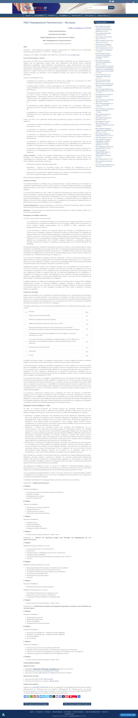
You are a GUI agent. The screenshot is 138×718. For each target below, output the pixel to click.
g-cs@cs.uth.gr (75, 55)
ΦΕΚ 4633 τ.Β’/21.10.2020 (51, 671)
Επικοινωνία (105, 711)
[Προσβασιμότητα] (3, 714)
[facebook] (110, 1)
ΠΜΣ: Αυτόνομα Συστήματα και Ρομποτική (77, 704)
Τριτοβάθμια (63, 15)
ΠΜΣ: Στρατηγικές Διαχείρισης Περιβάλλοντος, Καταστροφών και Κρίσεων (104, 130)
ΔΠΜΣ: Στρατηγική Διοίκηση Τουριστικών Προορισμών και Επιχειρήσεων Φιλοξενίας (103, 55)
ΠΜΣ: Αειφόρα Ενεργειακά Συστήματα (36, 704)
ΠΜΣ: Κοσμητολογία (101, 159)
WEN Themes (82, 716)
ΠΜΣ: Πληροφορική (101, 137)
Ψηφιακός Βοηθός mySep (128, 715)
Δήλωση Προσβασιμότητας (93, 711)
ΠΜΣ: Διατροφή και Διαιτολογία (104, 161)
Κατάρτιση (51, 15)
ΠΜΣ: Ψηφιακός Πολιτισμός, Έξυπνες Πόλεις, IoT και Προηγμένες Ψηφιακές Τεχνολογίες (105, 123)
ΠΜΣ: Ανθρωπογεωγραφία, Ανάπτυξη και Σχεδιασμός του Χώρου (103, 62)
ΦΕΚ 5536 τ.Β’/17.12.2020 (46, 673)
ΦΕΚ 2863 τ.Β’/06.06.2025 (40, 687)
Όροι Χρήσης (67, 711)
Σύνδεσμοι (48, 711)
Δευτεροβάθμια (39, 15)
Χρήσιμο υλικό (102, 15)
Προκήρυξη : (42, 669)
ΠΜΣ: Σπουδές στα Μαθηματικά (104, 50)
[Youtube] (113, 1)
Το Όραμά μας (39, 711)
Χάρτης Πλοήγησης (57, 711)
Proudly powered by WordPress (60, 716)
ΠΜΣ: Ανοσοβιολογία (101, 48)
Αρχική (28, 15)
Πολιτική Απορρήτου (78, 711)
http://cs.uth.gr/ (48, 679)
